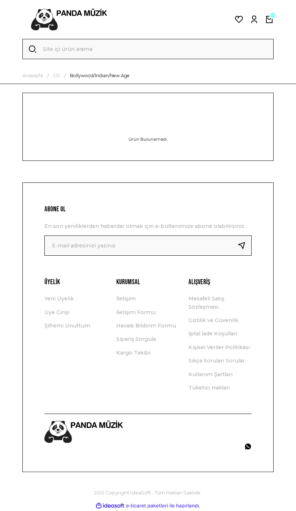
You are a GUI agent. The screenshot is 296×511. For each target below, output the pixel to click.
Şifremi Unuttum (67, 325)
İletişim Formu (136, 312)
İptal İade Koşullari (212, 333)
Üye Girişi (56, 312)
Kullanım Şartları (210, 374)
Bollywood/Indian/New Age (100, 75)
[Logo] (69, 19)
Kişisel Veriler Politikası (219, 347)
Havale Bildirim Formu (146, 325)
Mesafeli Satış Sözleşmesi (206, 302)
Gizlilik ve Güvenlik (213, 320)
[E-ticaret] (147, 506)
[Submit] (244, 245)
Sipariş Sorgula (136, 339)
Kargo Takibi (133, 352)
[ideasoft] (110, 506)
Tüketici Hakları (209, 387)
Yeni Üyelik (59, 298)
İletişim (126, 298)
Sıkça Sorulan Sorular (216, 360)
